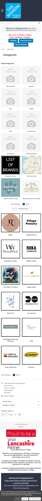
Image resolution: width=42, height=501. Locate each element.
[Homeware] (10, 142)
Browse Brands (21, 44)
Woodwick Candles (10, 261)
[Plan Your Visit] (31, 165)
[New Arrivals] (10, 75)
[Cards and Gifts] (31, 142)
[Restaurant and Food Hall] (31, 187)
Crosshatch (31, 313)
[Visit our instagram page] (15, 414)
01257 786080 (9, 396)
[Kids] (10, 120)
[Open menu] (2, 10)
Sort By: (14, 209)
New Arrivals (10, 86)
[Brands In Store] (10, 165)
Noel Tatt (10, 313)
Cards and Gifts (31, 154)
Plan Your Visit (26, 40)
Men (10, 109)
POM (31, 341)
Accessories (31, 131)
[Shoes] (31, 97)
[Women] (31, 75)
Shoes (31, 109)
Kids (10, 131)
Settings (17, 499)
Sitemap (21, 426)
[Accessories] (31, 120)
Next (27, 204)
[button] (21, 439)
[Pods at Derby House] (10, 187)
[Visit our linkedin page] (11, 414)
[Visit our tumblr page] (19, 414)
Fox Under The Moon (10, 287)
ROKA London (31, 261)
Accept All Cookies (35, 499)
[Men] (10, 97)
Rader (10, 235)
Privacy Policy (28, 495)
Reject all (24, 499)
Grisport (31, 367)
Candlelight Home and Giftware (10, 340)
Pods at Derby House (10, 198)
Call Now (13, 40)
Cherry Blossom (10, 367)
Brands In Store (10, 176)
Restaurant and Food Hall (31, 198)
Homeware (10, 154)
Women (31, 86)
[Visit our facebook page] (2, 414)
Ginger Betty (31, 287)
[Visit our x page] (7, 414)
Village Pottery (31, 235)
